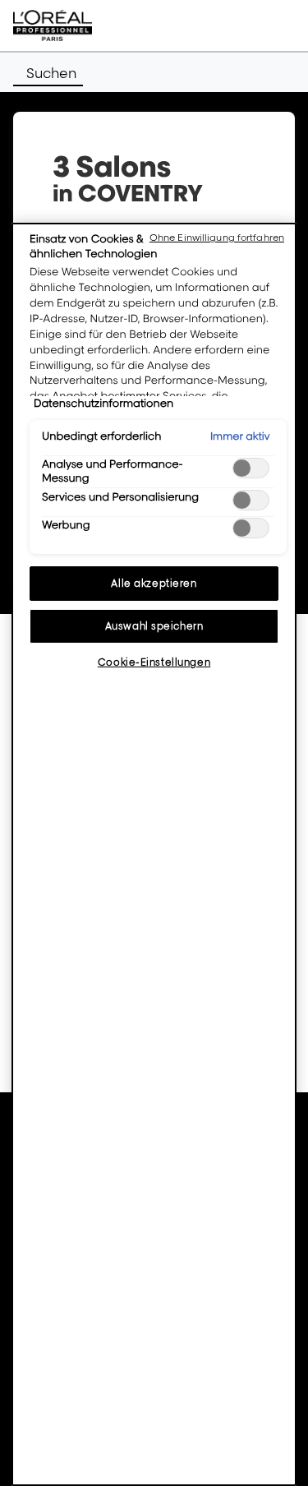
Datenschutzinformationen (103, 403)
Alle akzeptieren (153, 583)
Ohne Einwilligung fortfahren (216, 237)
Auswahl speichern (154, 626)
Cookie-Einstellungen (154, 662)
